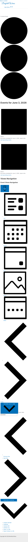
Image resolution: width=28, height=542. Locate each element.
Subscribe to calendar (9, 500)
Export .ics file (7, 529)
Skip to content (3, 0)
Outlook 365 (6, 526)
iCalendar (6, 524)
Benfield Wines (8, 3)
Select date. (21, 412)
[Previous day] (15, 360)
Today (2, 401)
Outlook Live (6, 527)
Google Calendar (7, 522)
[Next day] (15, 399)
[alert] (14, 123)
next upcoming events (6, 140)
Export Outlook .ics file (9, 531)
